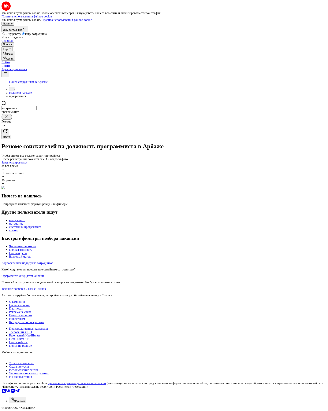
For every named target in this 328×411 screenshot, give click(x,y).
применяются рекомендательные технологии (77, 383)
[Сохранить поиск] (5, 132)
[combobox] (19, 108)
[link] (8, 53)
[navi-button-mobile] (5, 74)
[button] (6, 62)
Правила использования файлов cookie (67, 19)
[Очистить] (7, 117)
